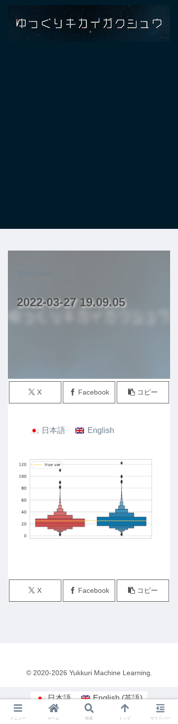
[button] (143, 392)
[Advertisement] (89, 140)
